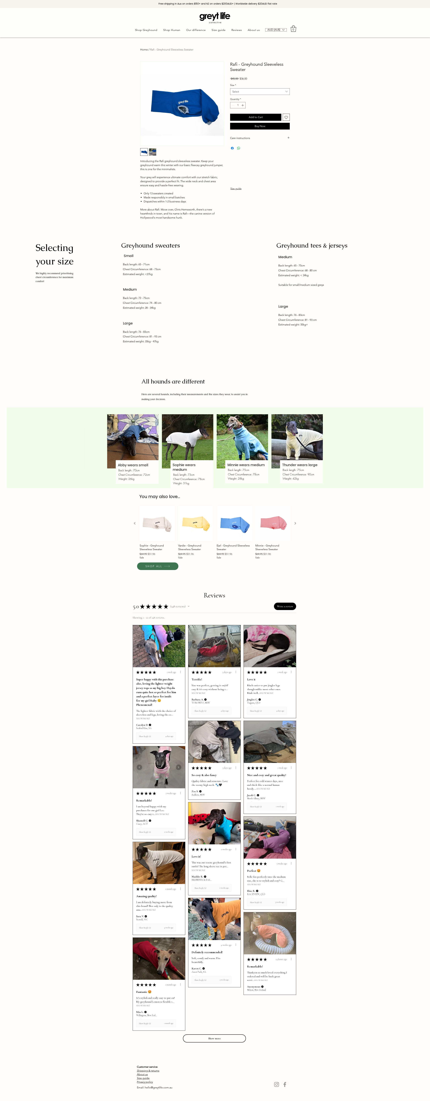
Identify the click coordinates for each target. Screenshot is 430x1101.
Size (233, 85)
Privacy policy (145, 1082)
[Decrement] (233, 105)
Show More (143, 718)
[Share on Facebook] (232, 148)
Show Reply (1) (145, 736)
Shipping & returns (148, 1070)
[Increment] (243, 105)
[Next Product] (295, 523)
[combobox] (260, 91)
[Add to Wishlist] (286, 117)
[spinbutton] (238, 105)
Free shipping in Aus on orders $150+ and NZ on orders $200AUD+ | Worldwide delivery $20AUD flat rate (218, 3)
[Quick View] (157, 523)
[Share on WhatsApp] (239, 148)
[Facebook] (285, 1084)
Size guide (236, 188)
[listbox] (276, 29)
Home (144, 49)
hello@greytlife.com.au (158, 1087)
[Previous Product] (135, 523)
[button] (276, 29)
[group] (215, 532)
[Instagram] (276, 1084)
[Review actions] (180, 672)
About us (142, 1074)
